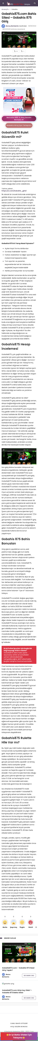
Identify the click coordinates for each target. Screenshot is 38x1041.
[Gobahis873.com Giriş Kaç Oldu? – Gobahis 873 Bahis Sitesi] (19, 983)
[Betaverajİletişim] (19, 3)
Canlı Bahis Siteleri (19, 1023)
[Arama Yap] (34, 3)
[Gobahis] (19, 100)
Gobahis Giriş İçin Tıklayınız (19, 125)
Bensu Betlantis (12, 26)
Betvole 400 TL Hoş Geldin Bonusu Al (19, 118)
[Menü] (3, 3)
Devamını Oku (29, 975)
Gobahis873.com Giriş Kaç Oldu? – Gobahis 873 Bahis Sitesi (17, 991)
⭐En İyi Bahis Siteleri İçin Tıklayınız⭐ (19, 1036)
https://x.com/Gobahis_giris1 (14, 191)
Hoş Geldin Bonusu (19, 1027)
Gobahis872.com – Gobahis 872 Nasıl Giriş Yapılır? (18, 969)
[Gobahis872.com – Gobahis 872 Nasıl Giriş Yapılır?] (19, 952)
